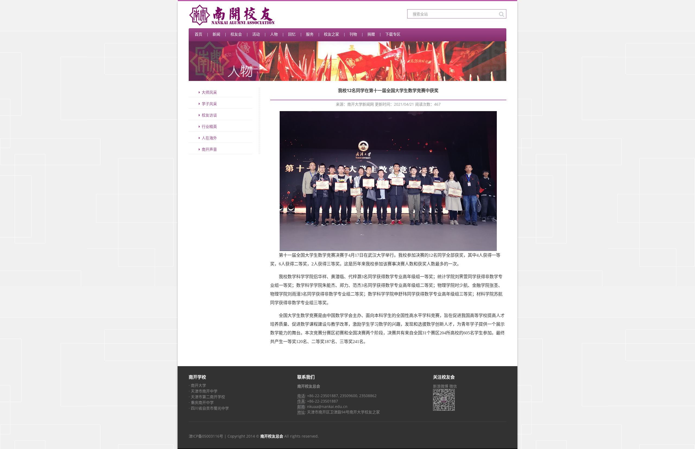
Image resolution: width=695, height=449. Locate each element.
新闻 (216, 34)
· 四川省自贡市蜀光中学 (209, 408)
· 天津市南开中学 (203, 391)
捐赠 (371, 34)
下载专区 (392, 34)
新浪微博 (440, 386)
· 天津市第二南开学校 (207, 396)
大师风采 (209, 92)
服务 (310, 34)
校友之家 (331, 34)
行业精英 (209, 126)
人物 (274, 34)
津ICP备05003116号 (206, 436)
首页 (198, 34)
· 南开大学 (197, 385)
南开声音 (209, 149)
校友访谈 (209, 115)
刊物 (353, 34)
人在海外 (209, 137)
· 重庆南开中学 (201, 402)
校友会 (236, 34)
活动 (256, 34)
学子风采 (209, 103)
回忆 (292, 34)
